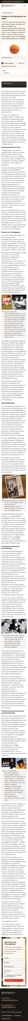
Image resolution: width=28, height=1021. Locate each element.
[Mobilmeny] (24, 6)
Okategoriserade (7, 13)
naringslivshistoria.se (7, 1007)
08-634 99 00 (5, 998)
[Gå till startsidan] (8, 6)
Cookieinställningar (6, 1015)
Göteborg (6, 73)
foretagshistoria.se (6, 1005)
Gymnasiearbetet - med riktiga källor (12, 1)
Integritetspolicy (6, 1018)
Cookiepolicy (17, 1015)
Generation (19, 1012)
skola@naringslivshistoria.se (9, 1000)
